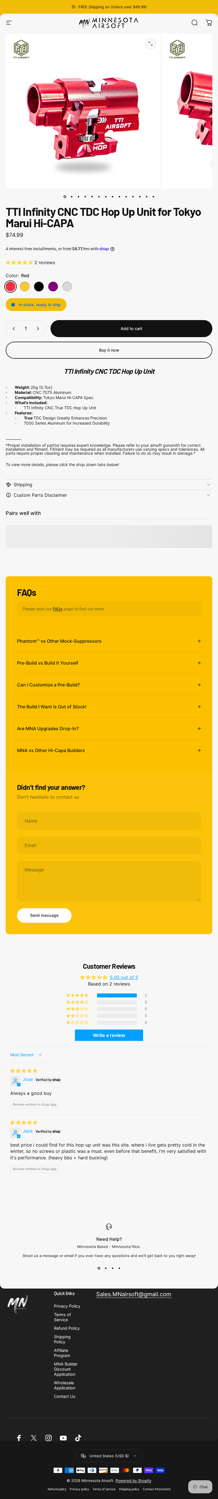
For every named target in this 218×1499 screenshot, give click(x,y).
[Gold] (25, 286)
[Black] (39, 286)
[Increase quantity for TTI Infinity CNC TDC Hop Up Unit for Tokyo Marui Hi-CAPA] (39, 328)
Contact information (157, 1489)
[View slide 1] (98, 1268)
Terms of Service (62, 1317)
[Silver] (67, 286)
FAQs (57, 608)
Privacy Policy (67, 1306)
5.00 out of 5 (124, 977)
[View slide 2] (105, 1268)
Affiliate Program (62, 1353)
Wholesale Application (64, 1385)
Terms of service (104, 1489)
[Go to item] (64, 196)
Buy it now (109, 350)
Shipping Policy (62, 1339)
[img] (23, 1071)
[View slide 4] (119, 1268)
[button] (20, 262)
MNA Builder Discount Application (65, 1369)
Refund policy (57, 1489)
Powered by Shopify (133, 1480)
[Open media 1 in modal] (150, 43)
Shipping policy (129, 1489)
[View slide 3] (112, 1268)
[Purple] (53, 286)
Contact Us (65, 1396)
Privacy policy (79, 1489)
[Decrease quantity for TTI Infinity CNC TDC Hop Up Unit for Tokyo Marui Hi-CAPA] (12, 328)
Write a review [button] (109, 1035)
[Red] (10, 286)
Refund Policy (67, 1328)
